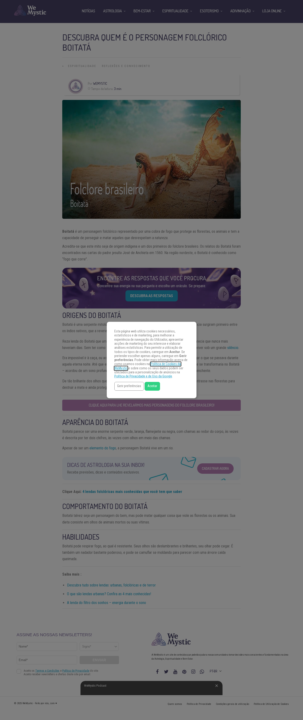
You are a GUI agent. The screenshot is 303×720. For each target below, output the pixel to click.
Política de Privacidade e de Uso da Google (143, 376)
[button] (129, 386)
